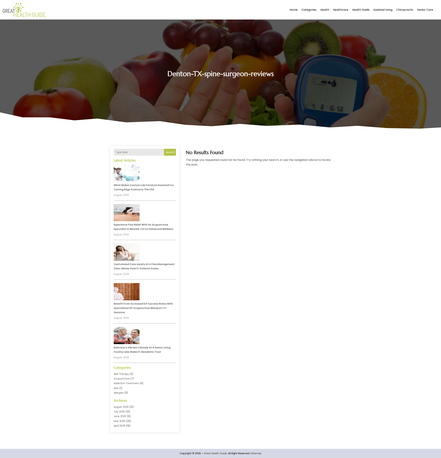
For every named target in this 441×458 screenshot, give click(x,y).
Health (324, 10)
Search (170, 152)
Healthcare (340, 10)
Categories (308, 10)
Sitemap (256, 453)
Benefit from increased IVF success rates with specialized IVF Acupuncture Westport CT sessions (143, 308)
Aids (116, 388)
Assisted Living (382, 10)
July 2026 (119, 411)
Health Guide (361, 10)
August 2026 (121, 407)
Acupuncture (122, 378)
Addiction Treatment (126, 383)
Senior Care (425, 10)
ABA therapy (121, 374)
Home (294, 10)
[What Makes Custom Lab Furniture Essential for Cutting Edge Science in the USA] (127, 173)
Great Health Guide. (215, 453)
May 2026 (119, 421)
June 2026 (120, 416)
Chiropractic (404, 10)
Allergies (119, 392)
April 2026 (119, 425)
